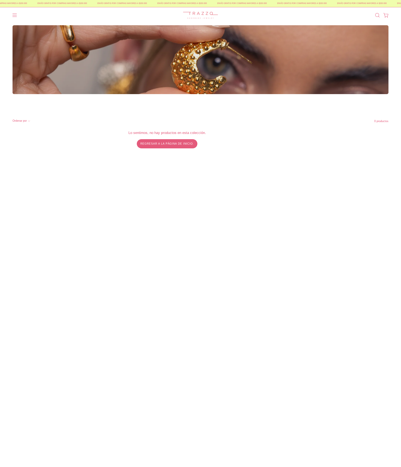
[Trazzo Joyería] (200, 15)
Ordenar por (20, 120)
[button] (377, 15)
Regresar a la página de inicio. (167, 143)
